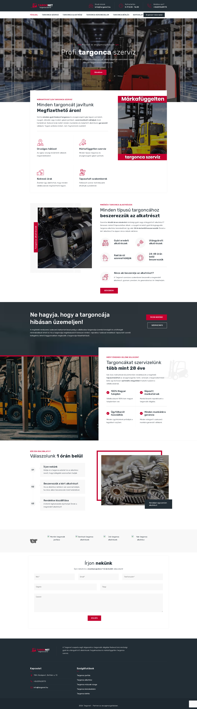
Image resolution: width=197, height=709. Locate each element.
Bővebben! (109, 291)
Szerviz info (157, 325)
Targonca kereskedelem (97, 15)
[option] (48, 540)
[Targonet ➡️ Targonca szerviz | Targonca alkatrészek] (41, 5)
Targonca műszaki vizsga (87, 684)
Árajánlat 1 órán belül (154, 15)
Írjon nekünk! (156, 317)
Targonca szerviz (50, 15)
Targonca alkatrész (72, 15)
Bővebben (98, 72)
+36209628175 (160, 7)
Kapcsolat (138, 15)
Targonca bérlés (121, 15)
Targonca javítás (83, 675)
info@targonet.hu (102, 7)
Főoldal (34, 15)
